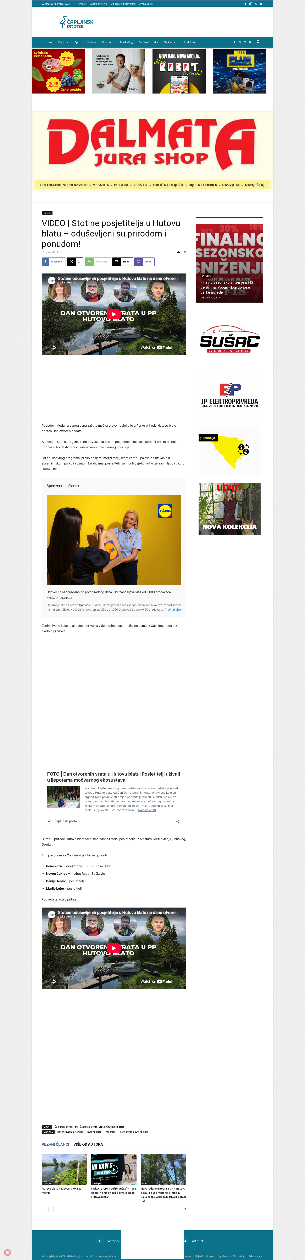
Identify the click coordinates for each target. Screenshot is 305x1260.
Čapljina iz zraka (148, 42)
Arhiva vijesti (146, 3)
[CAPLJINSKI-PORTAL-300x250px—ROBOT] (179, 92)
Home (48, 42)
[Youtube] (261, 3)
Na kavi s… (170, 42)
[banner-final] (230, 534)
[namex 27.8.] (58, 92)
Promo (106, 42)
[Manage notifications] (7, 1252)
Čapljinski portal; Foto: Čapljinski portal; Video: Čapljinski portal (89, 1126)
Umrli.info (189, 42)
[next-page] (51, 1209)
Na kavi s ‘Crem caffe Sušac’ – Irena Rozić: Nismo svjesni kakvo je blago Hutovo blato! (113, 1192)
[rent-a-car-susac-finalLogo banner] (230, 364)
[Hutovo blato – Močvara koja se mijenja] (64, 1169)
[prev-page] (44, 1209)
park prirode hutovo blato (134, 1131)
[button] (258, 42)
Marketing (126, 42)
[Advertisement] (114, 389)
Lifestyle (47, 213)
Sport (78, 42)
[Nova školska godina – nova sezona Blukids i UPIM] (229, 263)
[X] (256, 3)
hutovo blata (94, 1131)
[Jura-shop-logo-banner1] (152, 191)
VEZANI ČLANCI (55, 1144)
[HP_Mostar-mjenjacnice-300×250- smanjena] (230, 476)
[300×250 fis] (239, 71)
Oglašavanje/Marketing (123, 3)
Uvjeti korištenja (98, 3)
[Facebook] (245, 3)
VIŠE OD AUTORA (88, 1144)
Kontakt (81, 3)
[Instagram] (250, 3)
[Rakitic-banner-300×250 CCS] (118, 92)
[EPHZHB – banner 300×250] (230, 420)
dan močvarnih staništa (70, 1131)
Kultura (91, 42)
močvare (110, 1131)
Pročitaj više (173, 609)
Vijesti (61, 42)
